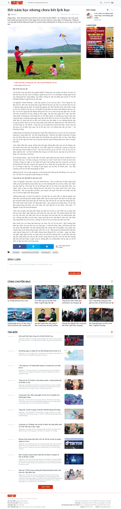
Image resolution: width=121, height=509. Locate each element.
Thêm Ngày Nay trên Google (64, 246)
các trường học (46, 252)
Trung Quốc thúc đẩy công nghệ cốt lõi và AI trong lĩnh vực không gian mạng (39, 396)
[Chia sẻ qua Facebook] (20, 246)
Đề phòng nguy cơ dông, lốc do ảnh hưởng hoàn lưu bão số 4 (40, 351)
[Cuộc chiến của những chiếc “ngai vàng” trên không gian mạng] (89, 15)
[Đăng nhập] (112, 3)
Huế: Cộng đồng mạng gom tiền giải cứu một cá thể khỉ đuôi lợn (100, 302)
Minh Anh (14, 14)
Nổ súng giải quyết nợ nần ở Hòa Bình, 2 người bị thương (100, 324)
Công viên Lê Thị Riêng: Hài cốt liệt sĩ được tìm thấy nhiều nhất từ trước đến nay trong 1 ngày (40, 425)
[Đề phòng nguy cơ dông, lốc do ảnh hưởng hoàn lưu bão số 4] (74, 355)
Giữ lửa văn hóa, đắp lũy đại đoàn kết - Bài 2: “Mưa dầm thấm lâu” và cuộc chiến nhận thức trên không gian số (96, 49)
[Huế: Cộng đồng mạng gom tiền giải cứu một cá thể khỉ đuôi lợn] (101, 292)
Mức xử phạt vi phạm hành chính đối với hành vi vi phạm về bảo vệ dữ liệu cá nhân (39, 456)
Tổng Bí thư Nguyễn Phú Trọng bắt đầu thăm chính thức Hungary (74, 324)
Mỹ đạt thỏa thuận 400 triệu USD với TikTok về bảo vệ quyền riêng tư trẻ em (40, 440)
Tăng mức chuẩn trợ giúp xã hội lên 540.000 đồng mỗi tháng (39, 410)
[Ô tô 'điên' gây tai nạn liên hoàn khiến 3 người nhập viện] (47, 292)
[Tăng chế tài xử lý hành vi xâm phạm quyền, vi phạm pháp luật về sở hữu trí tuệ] (74, 384)
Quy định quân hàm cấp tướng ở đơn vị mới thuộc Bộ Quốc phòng (46, 324)
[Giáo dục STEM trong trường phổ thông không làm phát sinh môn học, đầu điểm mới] (74, 474)
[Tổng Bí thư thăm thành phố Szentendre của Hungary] (74, 292)
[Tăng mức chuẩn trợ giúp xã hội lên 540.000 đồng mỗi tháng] (74, 414)
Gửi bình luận (75, 273)
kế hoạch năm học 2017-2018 (30, 252)
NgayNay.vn (17, 2)
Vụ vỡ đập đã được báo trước (18, 301)
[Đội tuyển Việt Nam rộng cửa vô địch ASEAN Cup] (74, 340)
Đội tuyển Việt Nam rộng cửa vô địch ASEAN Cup (36, 336)
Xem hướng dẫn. (71, 253)
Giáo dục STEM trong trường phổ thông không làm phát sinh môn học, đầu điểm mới (40, 471)
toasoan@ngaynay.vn (105, 507)
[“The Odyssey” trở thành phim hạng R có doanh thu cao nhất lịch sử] (74, 370)
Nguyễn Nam (97, 20)
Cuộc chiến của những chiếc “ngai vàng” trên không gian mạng (103, 15)
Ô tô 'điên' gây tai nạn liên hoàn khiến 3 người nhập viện (45, 302)
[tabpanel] (100, 16)
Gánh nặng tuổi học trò (22, 85)
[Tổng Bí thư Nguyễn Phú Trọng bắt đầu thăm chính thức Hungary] (74, 315)
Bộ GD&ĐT (16, 252)
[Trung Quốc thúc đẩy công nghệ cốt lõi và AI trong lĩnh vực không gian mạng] (74, 399)
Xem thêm (45, 487)
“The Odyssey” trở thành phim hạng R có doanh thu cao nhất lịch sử (40, 367)
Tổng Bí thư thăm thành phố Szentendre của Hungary (71, 302)
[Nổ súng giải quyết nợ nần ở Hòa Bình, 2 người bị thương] (101, 315)
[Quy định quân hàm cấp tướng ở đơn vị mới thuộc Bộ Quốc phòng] (47, 315)
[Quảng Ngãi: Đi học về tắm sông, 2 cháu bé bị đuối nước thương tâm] (20, 315)
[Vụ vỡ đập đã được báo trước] (20, 292)
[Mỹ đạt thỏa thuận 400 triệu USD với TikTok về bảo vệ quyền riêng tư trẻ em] (74, 443)
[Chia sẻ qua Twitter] (33, 246)
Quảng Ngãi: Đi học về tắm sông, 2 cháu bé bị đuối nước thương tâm (20, 324)
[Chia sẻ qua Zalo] (47, 246)
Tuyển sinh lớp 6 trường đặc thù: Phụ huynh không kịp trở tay (35, 82)
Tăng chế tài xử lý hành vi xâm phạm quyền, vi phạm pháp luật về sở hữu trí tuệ (40, 381)
